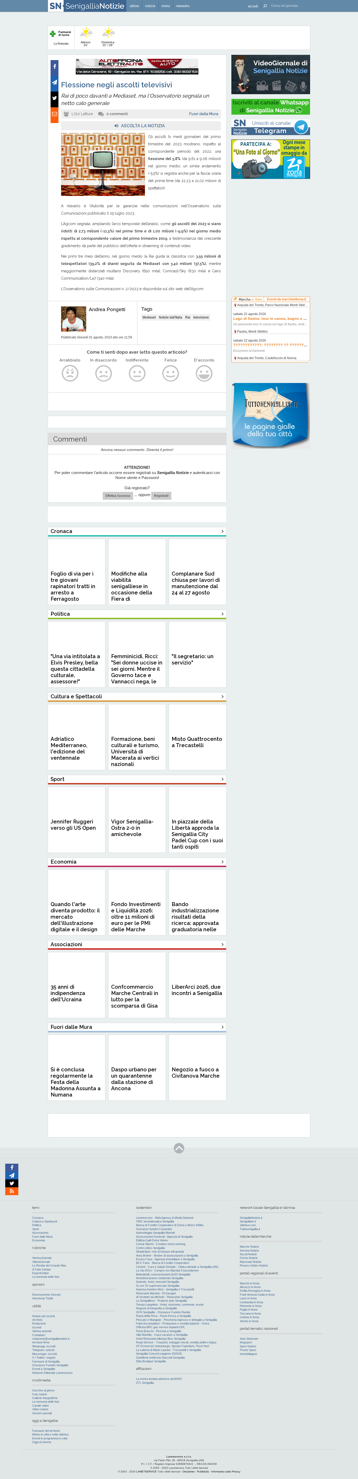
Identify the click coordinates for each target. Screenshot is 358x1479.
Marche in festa (249, 1283)
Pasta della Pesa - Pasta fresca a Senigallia (163, 1315)
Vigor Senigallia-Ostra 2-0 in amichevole (132, 827)
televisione (201, 317)
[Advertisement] (270, 216)
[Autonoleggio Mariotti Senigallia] (137, 73)
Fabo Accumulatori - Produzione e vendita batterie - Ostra (172, 1323)
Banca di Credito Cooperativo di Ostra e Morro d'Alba (169, 1225)
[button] (253, 6)
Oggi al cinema (41, 1442)
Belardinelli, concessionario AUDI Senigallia (163, 1274)
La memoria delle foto (45, 1276)
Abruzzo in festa (250, 1287)
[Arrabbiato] (70, 373)
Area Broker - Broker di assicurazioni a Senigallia (167, 1255)
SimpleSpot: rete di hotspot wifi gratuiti (160, 1251)
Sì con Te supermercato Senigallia (157, 1285)
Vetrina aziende (42, 1331)
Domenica (107, 44)
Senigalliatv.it (248, 1221)
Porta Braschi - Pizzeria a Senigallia (158, 1331)
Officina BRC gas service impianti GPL (160, 1327)
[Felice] (171, 373)
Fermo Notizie (249, 1257)
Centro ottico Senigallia (150, 1247)
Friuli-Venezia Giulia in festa (257, 1294)
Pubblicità (203, 1471)
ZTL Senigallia (145, 1382)
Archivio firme (41, 1342)
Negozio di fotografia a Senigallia (156, 1308)
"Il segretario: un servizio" (193, 659)
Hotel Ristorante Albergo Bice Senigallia (161, 1338)
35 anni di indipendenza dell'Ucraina (68, 993)
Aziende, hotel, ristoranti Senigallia (157, 1281)
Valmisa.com (248, 1225)
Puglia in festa (248, 1309)
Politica (36, 1225)
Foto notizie (39, 1394)
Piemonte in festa (251, 1305)
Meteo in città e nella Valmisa (50, 1434)
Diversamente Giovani (46, 1294)
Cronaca (37, 1217)
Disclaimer (189, 1471)
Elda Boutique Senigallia (151, 1361)
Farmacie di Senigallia (46, 1361)
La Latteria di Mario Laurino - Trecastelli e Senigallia (168, 1350)
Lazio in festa (248, 1298)
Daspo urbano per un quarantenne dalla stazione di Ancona (134, 1079)
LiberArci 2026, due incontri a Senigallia (197, 990)
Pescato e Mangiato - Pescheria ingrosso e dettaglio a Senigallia (176, 1319)
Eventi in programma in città (49, 1438)
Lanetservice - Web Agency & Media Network (165, 1217)
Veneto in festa (249, 1321)
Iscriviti (36, 1327)
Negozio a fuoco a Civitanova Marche (196, 1072)
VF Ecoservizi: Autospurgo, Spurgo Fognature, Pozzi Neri (172, 1346)
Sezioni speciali (42, 1413)
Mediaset (149, 317)
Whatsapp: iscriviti (43, 1346)
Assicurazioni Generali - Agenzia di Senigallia (164, 1236)
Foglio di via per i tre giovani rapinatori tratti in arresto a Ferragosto (73, 586)
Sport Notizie (248, 1346)
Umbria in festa (249, 1317)
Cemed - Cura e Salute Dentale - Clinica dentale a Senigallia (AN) (177, 1266)
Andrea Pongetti (107, 309)
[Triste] (103, 373)
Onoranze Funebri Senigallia (50, 1365)
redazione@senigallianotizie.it (50, 1338)
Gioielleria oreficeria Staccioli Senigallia (160, 1357)
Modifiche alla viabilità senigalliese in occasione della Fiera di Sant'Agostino (131, 589)
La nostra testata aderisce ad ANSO (159, 1378)
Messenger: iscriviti (44, 1353)
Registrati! (161, 496)
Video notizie (40, 1409)
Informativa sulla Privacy (225, 1471)
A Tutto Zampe (41, 1269)
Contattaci (38, 1335)
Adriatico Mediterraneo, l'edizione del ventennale (69, 748)
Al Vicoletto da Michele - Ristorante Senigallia (164, 1297)
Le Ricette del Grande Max (49, 1265)
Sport (35, 1229)
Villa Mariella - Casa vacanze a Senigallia (162, 1334)
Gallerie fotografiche (45, 1398)
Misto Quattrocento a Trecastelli (197, 742)
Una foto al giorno (43, 1390)
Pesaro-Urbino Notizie (254, 1265)
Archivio (37, 1319)
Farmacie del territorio (46, 1430)
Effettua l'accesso (118, 496)
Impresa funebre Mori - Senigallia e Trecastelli (165, 1289)
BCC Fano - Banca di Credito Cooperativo (162, 1262)
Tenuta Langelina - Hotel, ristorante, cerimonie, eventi (169, 1304)
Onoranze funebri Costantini (154, 1229)
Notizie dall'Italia (170, 317)
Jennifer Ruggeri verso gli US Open (73, 824)
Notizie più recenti (43, 1316)
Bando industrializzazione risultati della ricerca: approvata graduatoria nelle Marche (195, 920)
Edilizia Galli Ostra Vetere (152, 1240)
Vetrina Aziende (42, 1257)
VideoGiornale (41, 1261)
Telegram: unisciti (43, 1350)
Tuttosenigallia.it (250, 1229)
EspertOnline (40, 1273)
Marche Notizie (249, 1246)
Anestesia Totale (42, 1298)
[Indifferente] (137, 373)
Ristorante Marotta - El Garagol (156, 1293)
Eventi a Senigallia (43, 1368)
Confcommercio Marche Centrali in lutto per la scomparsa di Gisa (134, 996)
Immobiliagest (248, 1353)
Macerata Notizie (250, 1261)
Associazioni (40, 1232)
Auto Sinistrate (249, 1338)
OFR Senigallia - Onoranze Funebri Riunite (163, 1312)
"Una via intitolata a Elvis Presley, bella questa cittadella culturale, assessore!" (75, 669)
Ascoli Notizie (248, 1254)
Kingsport (246, 1342)
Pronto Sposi (248, 1350)
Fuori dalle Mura (203, 114)
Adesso (85, 44)
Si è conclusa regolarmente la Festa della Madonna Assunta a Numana (76, 1082)
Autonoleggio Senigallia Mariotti (155, 1232)
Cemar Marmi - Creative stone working (160, 1244)
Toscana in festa (250, 1313)
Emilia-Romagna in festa (255, 1290)
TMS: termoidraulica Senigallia (155, 1221)
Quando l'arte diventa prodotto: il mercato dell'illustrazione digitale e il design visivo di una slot (75, 920)
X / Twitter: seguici (43, 1357)
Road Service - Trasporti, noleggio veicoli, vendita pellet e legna (176, 1342)
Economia (38, 1240)
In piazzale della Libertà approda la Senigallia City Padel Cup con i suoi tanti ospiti (197, 834)
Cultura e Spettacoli (44, 1221)
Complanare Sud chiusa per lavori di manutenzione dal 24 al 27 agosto (196, 583)
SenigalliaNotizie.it (251, 1217)
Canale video (40, 1405)
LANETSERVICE (146, 1471)
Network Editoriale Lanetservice (52, 1372)
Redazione (39, 1323)
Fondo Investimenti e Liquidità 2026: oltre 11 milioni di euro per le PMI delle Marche (136, 917)
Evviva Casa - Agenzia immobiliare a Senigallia (165, 1259)
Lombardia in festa (251, 1302)
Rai (187, 317)
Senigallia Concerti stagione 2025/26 (159, 1353)
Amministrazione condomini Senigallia (159, 1278)
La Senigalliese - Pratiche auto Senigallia (161, 1300)
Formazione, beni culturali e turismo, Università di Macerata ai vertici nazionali (135, 751)
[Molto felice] (204, 373)
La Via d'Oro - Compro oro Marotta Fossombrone (167, 1270)
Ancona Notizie (249, 1250)
